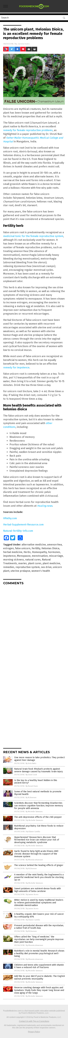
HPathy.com (10, 518)
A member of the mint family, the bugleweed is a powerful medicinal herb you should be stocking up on (39, 877)
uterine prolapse (20, 570)
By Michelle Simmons (34, 812)
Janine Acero (24, 44)
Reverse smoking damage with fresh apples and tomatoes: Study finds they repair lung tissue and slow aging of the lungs (39, 990)
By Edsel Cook (31, 775)
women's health (40, 570)
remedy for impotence (16, 367)
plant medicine (51, 563)
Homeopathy (39, 552)
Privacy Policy (34, 1032)
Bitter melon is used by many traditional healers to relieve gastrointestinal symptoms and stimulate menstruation (38, 903)
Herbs (27, 552)
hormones (54, 552)
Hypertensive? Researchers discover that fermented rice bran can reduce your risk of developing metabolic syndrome (36, 840)
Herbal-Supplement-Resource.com (23, 524)
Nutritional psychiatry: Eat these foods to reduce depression (38, 827)
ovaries (22, 563)
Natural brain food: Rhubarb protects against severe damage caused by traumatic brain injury (38, 770)
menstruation (40, 555)
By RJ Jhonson (31, 797)
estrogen (8, 548)
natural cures (33, 559)
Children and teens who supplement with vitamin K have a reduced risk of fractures (39, 966)
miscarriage (56, 555)
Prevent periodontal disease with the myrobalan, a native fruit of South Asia (39, 926)
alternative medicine (34, 544)
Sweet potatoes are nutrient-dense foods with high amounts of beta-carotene (37, 890)
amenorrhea (54, 544)
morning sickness (13, 559)
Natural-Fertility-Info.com (18, 530)
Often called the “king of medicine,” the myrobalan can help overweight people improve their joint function (39, 939)
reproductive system (27, 567)
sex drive (46, 567)
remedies (8, 567)
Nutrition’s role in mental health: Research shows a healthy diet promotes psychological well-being (39, 953)
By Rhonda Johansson (34, 860)
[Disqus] (34, 626)
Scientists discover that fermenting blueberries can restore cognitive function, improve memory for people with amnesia (38, 806)
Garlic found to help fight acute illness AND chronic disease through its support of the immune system (36, 854)
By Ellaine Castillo (33, 832)
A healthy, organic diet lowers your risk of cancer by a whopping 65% (39, 915)
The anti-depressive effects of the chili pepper (38, 817)
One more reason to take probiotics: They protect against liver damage (39, 758)
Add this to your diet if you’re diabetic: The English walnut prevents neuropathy (39, 977)
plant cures (34, 563)
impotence (9, 555)
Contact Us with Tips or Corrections (34, 1021)
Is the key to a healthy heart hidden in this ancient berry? (35, 781)
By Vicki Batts (31, 763)
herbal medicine (12, 552)
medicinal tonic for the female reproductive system (33, 236)
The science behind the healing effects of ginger (38, 865)
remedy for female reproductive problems (28, 130)
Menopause (24, 555)
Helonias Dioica (50, 548)
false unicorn (22, 548)
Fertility (36, 548)
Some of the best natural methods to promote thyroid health (37, 793)
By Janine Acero (32, 894)
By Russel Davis (32, 786)
